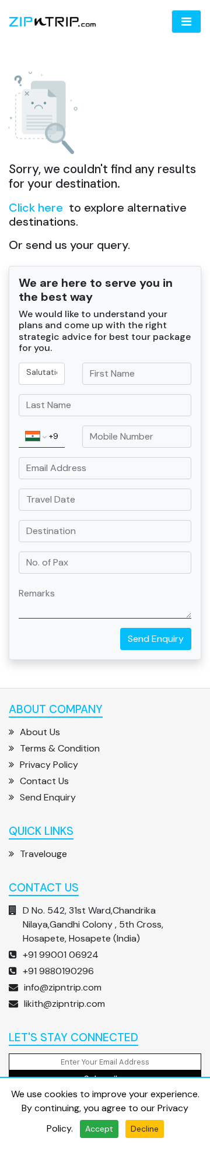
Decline (145, 1128)
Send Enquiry (156, 639)
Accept (99, 1128)
